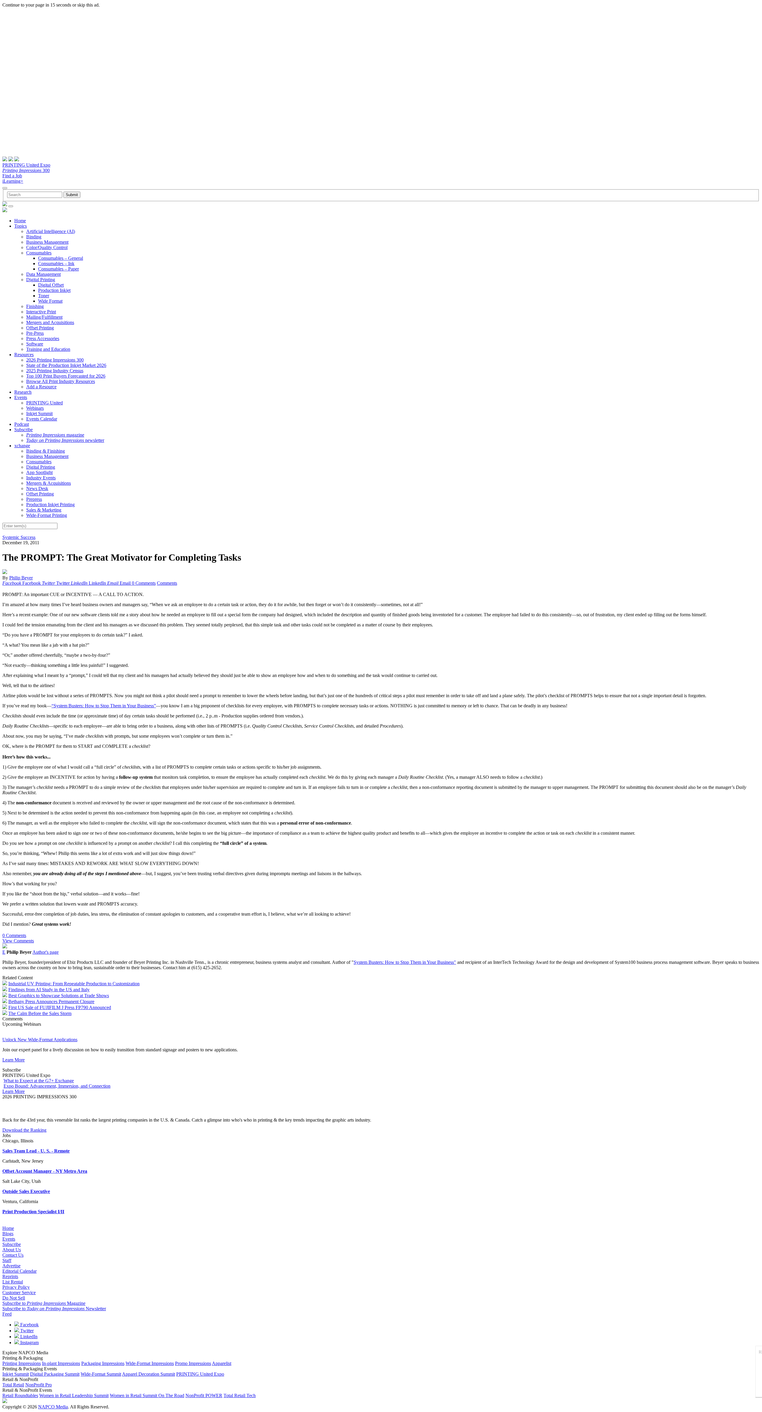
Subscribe (23, 429)
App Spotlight (39, 472)
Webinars (35, 408)
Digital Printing (40, 279)
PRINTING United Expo (26, 165)
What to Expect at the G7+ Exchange (39, 1080)
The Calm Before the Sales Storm (39, 1013)
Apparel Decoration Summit (148, 1374)
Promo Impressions (193, 1363)
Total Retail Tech (240, 1395)
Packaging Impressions (102, 1363)
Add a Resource (41, 386)
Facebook (29, 1324)
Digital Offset (51, 284)
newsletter (65, 440)
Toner (43, 295)
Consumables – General (60, 258)
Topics (20, 226)
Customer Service (19, 1292)
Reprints (10, 1276)
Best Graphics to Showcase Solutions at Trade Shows (58, 995)
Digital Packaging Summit (54, 1374)
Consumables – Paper (58, 268)
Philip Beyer (21, 577)
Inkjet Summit (39, 413)
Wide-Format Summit (101, 1374)
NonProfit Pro (38, 1384)
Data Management (43, 274)
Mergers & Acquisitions (48, 483)
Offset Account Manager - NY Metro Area (44, 1171)
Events (20, 397)
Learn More (13, 1059)
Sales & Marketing (43, 509)
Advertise (11, 1265)
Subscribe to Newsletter (54, 1308)
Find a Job (12, 175)
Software (34, 343)
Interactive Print (41, 311)
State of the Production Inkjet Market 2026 (66, 365)
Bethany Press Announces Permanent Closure (51, 1001)
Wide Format (50, 301)
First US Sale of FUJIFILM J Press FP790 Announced (59, 1007)
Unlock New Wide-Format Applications (39, 1039)
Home (20, 220)
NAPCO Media (53, 1406)
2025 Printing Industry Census (54, 370)
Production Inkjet (54, 290)
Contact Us (13, 1255)
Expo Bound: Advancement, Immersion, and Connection (57, 1086)
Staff (6, 1260)
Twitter (26, 1330)
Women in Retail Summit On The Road (147, 1395)
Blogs (7, 1233)
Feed (7, 1313)
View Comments (18, 940)
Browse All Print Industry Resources (60, 381)
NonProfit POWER (203, 1395)
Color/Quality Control (47, 247)
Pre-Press (35, 333)
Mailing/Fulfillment (44, 317)
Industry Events (41, 477)
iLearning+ (12, 181)
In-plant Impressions (61, 1363)
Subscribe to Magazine (43, 1303)
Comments (167, 583)
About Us (11, 1249)
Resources (24, 354)
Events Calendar (41, 418)
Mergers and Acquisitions (50, 322)
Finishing (35, 306)
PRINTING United (44, 402)
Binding (33, 236)
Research (23, 392)
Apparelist (221, 1363)
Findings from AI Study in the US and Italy (49, 989)
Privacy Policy (16, 1287)
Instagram (29, 1342)
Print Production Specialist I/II (33, 1211)
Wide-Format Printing (46, 515)
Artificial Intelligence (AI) (50, 231)
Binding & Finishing (45, 451)
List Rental (12, 1281)
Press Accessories (42, 338)
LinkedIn (28, 1336)
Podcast (21, 424)
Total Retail (13, 1384)
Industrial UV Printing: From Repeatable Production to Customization (74, 983)
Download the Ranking (24, 1130)
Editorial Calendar (19, 1271)
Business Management (47, 242)
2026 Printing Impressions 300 (55, 359)
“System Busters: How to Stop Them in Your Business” (103, 705)
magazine (55, 434)
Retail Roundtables (20, 1395)
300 (26, 170)
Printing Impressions (21, 1363)
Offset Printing (40, 327)
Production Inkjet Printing (50, 504)
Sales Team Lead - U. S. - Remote (36, 1150)
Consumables (38, 252)
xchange (22, 445)
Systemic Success (18, 537)
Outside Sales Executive (26, 1191)
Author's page (45, 952)
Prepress (34, 499)
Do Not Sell (13, 1297)
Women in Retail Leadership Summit (74, 1395)
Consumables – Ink (56, 263)
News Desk (37, 488)
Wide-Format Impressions (150, 1363)
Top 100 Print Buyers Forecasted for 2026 (65, 376)
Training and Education (48, 349)
